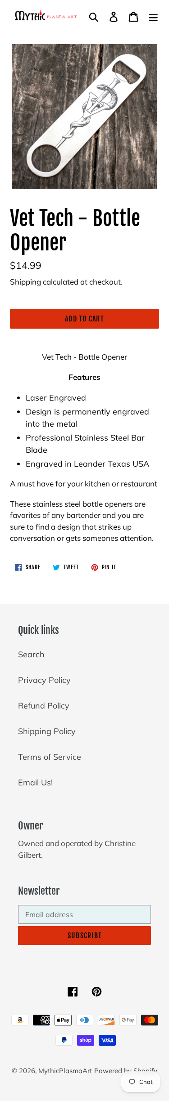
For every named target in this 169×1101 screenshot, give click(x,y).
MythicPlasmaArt (65, 1070)
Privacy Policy (44, 680)
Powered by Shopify (125, 1070)
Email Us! (35, 782)
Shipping (25, 281)
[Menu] (153, 16)
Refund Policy (43, 705)
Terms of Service (49, 757)
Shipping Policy (47, 731)
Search (31, 654)
